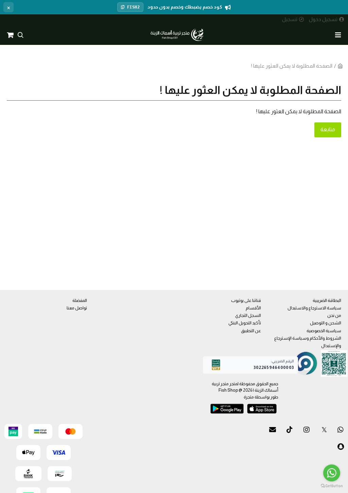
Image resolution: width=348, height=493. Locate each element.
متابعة (327, 129)
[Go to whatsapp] (331, 472)
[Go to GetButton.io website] (332, 486)
